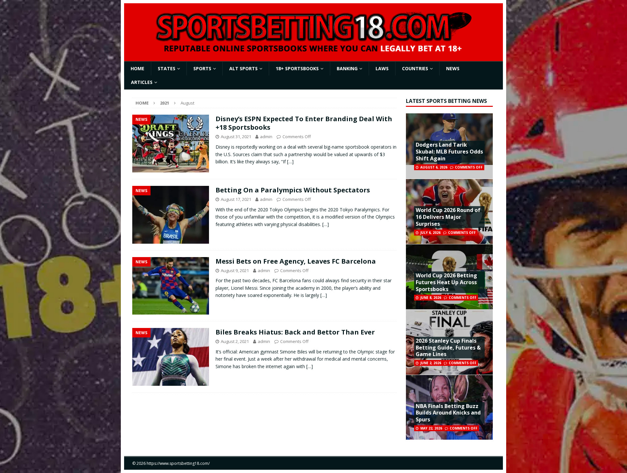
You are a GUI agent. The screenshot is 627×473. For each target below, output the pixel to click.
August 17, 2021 (236, 199)
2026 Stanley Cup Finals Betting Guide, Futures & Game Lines (448, 347)
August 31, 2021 (236, 136)
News (452, 68)
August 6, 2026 (433, 167)
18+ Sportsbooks (297, 68)
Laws (382, 68)
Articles (142, 82)
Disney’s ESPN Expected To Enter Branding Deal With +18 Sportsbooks (304, 123)
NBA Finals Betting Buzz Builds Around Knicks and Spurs (448, 412)
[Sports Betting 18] (313, 50)
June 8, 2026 (430, 297)
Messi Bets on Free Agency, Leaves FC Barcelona (296, 261)
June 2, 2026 (430, 363)
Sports (202, 68)
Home (137, 68)
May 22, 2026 (431, 428)
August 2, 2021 (235, 341)
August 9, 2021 (235, 270)
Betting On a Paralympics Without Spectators (293, 190)
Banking (347, 68)
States (166, 68)
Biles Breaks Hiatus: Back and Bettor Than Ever (295, 332)
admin (266, 136)
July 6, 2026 (430, 232)
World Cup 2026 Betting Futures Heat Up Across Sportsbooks (446, 282)
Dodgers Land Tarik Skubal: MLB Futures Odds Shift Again (449, 151)
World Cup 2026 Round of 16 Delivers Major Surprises (448, 216)
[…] (290, 161)
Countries (415, 68)
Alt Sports (243, 68)
